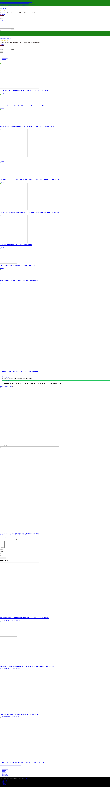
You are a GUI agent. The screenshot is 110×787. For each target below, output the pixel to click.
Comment (2, 547)
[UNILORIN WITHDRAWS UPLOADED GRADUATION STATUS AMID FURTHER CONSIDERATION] (14, 209)
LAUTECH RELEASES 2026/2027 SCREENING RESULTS (17, 265)
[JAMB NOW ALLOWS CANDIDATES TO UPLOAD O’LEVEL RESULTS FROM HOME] (8, 124)
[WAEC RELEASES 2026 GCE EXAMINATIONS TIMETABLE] (8, 277)
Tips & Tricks (4, 774)
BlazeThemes (25, 778)
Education (4, 770)
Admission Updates (5, 380)
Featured (3, 771)
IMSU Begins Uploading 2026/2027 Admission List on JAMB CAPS (19, 714)
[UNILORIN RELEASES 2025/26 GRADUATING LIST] (14, 242)
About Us (4, 21)
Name (1, 549)
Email (1, 551)
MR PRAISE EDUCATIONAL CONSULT (8, 620)
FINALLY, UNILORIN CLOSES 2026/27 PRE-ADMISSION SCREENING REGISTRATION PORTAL (30, 180)
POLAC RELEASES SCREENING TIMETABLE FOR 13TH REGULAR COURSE (16, 2)
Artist (3, 768)
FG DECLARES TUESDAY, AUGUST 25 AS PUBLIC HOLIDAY (19, 371)
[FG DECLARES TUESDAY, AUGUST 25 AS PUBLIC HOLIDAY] (34, 368)
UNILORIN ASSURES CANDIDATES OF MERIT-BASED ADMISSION (14, 5)
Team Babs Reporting (4, 10)
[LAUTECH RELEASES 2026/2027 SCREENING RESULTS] (8, 263)
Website (1, 553)
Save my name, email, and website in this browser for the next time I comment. (15, 555)
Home (3, 20)
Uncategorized (5, 775)
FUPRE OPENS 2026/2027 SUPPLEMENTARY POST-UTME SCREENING (22, 762)
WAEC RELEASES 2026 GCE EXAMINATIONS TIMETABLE (19, 280)
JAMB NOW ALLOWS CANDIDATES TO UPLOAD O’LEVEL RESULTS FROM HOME (17, 4)
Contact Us (4, 25)
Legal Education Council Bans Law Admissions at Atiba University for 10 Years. (14, 3)
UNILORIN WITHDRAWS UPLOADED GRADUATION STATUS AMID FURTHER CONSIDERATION (31, 212)
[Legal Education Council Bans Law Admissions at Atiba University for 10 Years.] (5, 103)
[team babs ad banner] (4, 61)
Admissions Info (5, 780)
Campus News (5, 769)
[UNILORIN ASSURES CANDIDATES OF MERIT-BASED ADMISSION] (14, 156)
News (3, 23)
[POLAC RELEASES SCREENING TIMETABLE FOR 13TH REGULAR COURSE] (19, 88)
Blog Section (4, 781)
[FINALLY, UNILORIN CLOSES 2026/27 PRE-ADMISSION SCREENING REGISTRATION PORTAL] (8, 177)
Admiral (1, 386)
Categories (4, 22)
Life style (4, 772)
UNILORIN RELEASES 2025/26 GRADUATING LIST (16, 245)
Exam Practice (5, 24)
